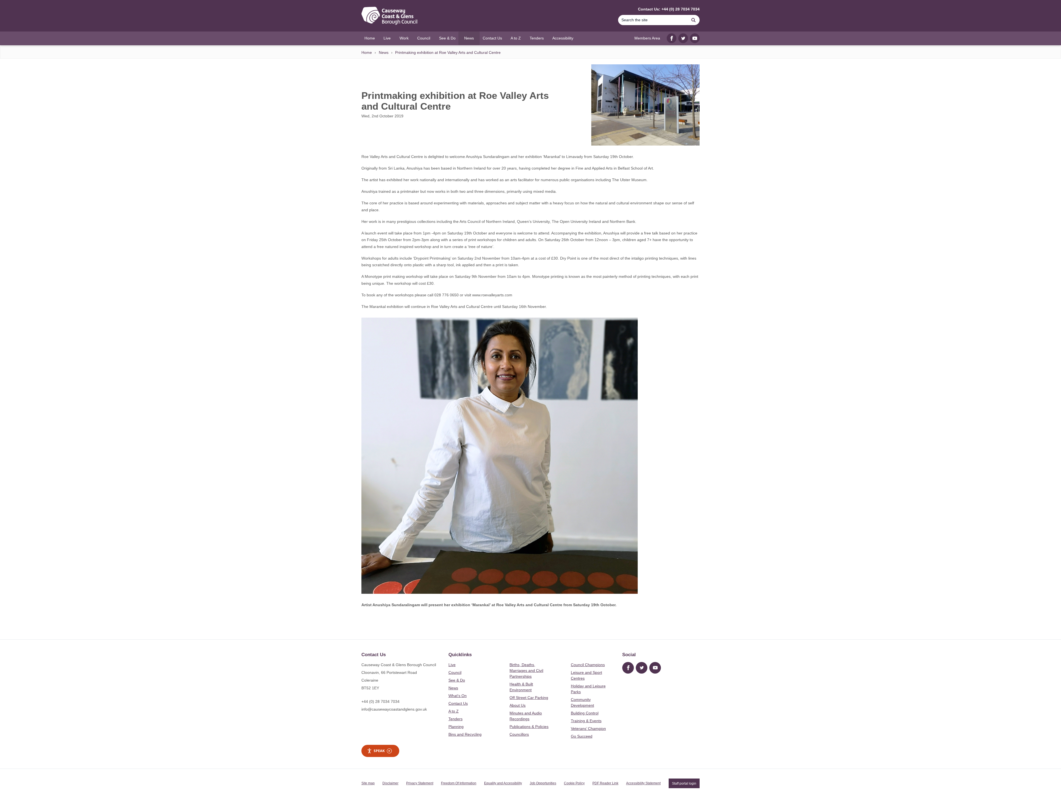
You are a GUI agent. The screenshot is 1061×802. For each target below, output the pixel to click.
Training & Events (586, 721)
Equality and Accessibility (503, 783)
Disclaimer (390, 783)
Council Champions (588, 665)
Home (366, 52)
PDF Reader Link (605, 783)
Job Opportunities (543, 783)
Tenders (455, 719)
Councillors (519, 734)
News (383, 52)
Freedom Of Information (458, 783)
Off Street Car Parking (529, 697)
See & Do (456, 680)
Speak (379, 750)
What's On (457, 695)
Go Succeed (581, 736)
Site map (368, 783)
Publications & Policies (529, 726)
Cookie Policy (574, 783)
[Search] (693, 20)
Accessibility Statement (643, 783)
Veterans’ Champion (588, 728)
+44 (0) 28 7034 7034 (380, 701)
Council (454, 672)
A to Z (453, 711)
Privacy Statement (419, 783)
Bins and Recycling (465, 734)
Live (452, 665)
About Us (518, 705)
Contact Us (458, 703)
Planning (456, 726)
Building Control (584, 713)
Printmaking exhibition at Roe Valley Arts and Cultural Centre (448, 52)
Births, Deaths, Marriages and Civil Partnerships (526, 671)
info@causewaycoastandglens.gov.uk (394, 709)
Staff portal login (684, 783)
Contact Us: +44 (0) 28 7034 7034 (669, 9)
